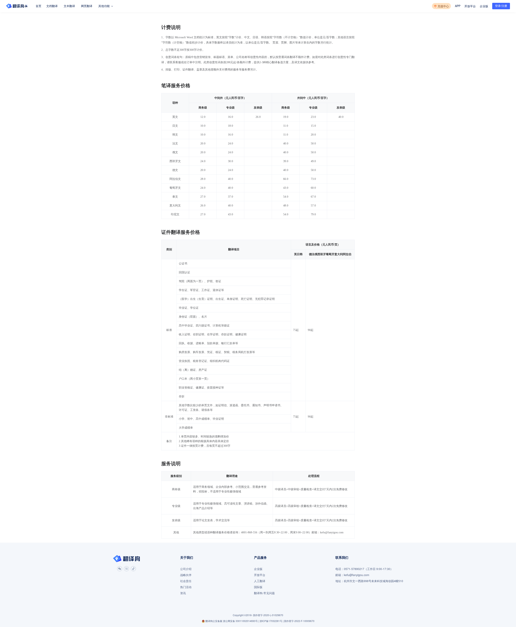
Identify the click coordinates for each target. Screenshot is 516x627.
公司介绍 (185, 569)
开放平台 (470, 6)
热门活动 (185, 587)
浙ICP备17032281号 (271, 621)
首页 (38, 6)
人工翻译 (259, 581)
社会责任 (185, 581)
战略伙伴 (185, 575)
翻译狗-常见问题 (264, 593)
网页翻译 (86, 6)
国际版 (258, 587)
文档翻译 (52, 6)
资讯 (183, 593)
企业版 (484, 6)
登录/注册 (501, 5)
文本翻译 (69, 6)
